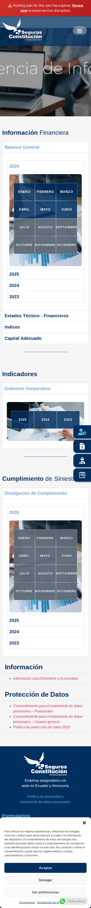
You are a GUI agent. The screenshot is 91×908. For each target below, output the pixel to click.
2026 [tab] (14, 166)
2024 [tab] (14, 285)
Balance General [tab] (22, 147)
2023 (68, 419)
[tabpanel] (45, 231)
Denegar (45, 880)
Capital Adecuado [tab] (23, 338)
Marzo (66, 192)
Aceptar (45, 868)
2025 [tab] (14, 274)
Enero (24, 192)
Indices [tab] (12, 327)
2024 (45, 419)
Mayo (45, 210)
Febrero (45, 192)
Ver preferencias (45, 892)
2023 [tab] (14, 296)
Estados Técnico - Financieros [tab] (36, 315)
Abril (24, 210)
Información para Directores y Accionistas (45, 678)
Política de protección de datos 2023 (41, 727)
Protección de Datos (37, 694)
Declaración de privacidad (53, 902)
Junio (66, 210)
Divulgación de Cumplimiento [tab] (36, 493)
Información (24, 667)
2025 (23, 419)
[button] (84, 823)
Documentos (27, 902)
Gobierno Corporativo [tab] (28, 388)
